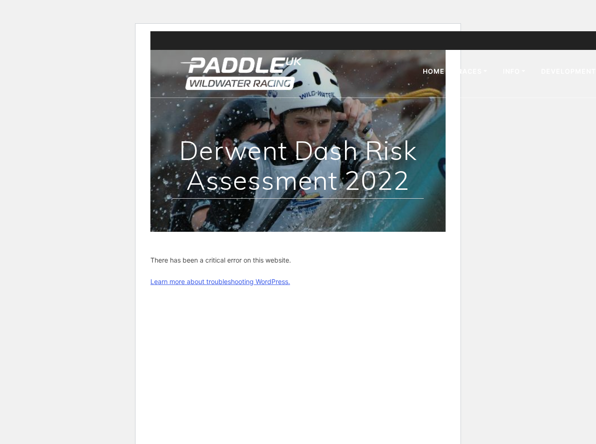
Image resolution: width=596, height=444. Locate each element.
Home (434, 71)
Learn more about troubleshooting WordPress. (220, 281)
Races (470, 71)
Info (511, 71)
